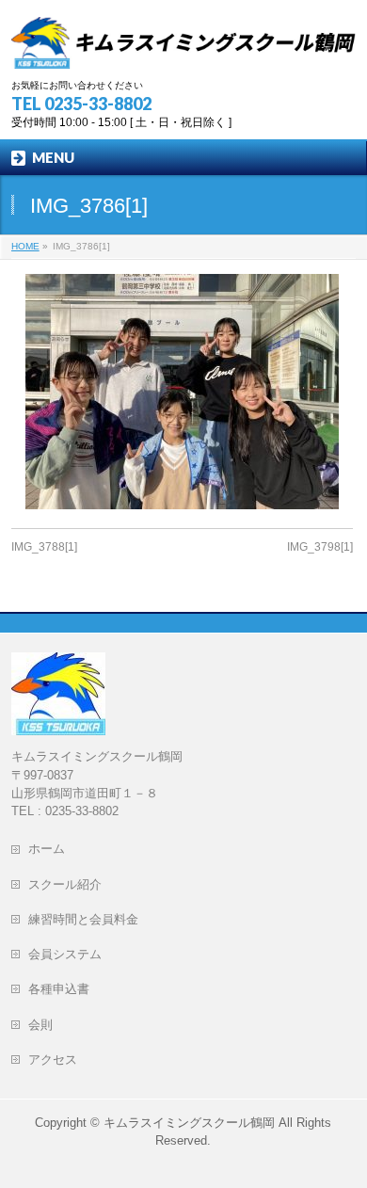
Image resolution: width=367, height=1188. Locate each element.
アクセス (58, 1059)
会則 (46, 1025)
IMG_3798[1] (320, 547)
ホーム (52, 849)
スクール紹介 (65, 884)
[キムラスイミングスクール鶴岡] (184, 47)
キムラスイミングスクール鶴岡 (189, 1123)
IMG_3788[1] (44, 547)
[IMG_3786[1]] (182, 391)
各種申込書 (58, 989)
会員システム (65, 954)
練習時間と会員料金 (83, 919)
